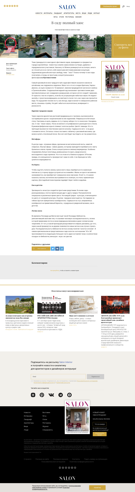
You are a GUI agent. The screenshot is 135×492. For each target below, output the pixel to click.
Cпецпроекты (48, 430)
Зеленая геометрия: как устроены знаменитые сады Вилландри (19, 317)
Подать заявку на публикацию (95, 459)
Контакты (76, 459)
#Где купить (72, 325)
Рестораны (69, 17)
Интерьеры (48, 13)
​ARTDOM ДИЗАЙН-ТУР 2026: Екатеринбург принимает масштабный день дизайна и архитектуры (113, 319)
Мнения (78, 17)
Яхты (56, 17)
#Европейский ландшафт (25, 329)
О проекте (27, 459)
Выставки (46, 412)
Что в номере (100, 424)
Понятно (97, 488)
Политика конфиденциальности (81, 462)
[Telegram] (62, 249)
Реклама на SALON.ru (107, 101)
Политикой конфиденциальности (44, 382)
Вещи (84, 13)
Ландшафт (58, 13)
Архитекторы (69, 13)
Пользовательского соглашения (87, 381)
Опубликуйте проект (110, 6)
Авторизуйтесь (54, 270)
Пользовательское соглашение (53, 462)
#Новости (40, 331)
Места (78, 13)
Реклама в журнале (60, 459)
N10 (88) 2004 (10, 74)
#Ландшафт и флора (11, 329)
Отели (61, 17)
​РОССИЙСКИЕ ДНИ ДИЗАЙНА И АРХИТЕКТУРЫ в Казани (50, 317)
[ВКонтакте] (57, 249)
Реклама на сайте (42, 459)
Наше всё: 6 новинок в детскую (81, 316)
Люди (90, 13)
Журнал (96, 13)
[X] (53, 249)
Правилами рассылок (63, 382)
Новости (38, 13)
